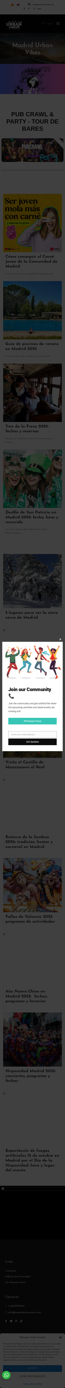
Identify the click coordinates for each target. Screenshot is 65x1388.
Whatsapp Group (32, 721)
